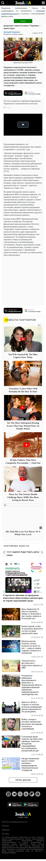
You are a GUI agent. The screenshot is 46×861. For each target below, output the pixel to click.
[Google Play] (31, 804)
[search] (3, 3)
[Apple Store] (15, 804)
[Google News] (26, 794)
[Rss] (8, 794)
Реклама (5, 826)
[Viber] (20, 794)
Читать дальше (23, 780)
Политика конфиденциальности (14, 822)
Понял (23, 21)
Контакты (5, 834)
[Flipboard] (31, 794)
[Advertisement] (23, 281)
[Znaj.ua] (23, 3)
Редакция (5, 830)
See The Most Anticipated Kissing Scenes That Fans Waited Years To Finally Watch (23, 426)
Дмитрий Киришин (12, 32)
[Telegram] (14, 794)
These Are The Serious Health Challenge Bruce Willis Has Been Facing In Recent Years (23, 497)
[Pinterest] (37, 794)
